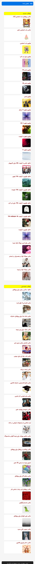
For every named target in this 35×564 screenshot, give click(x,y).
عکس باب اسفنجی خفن (24, 30)
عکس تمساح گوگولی (25, 503)
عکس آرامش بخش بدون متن (22, 343)
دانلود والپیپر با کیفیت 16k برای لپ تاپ (19, 203)
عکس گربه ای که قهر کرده (24, 303)
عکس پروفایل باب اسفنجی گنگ (22, 17)
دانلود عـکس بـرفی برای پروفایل (22, 290)
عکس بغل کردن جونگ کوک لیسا (22, 243)
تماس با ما (26, 4)
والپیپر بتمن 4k (26, 83)
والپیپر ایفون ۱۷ (26, 150)
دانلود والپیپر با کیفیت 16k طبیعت (21, 190)
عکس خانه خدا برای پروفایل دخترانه (20, 316)
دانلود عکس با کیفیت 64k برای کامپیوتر (20, 163)
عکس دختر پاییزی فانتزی (23, 543)
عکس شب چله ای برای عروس (22, 356)
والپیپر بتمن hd (26, 70)
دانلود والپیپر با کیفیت (25, 230)
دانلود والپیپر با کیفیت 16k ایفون (21, 176)
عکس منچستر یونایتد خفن (23, 409)
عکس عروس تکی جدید (24, 529)
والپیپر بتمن (27, 96)
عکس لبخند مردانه (25, 370)
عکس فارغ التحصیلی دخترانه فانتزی (20, 383)
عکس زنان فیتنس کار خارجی (23, 396)
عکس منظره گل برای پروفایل (23, 476)
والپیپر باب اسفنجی (25, 43)
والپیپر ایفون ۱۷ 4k (25, 123)
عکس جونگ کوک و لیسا (24, 270)
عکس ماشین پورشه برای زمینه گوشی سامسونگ (17, 436)
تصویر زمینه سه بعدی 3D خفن (22, 463)
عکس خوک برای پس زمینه (23, 330)
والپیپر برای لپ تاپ (25, 57)
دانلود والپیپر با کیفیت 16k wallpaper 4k (19, 216)
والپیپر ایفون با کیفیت (25, 136)
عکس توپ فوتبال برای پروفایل (22, 516)
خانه (31, 4)
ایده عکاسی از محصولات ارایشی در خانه (20, 423)
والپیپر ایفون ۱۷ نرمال (25, 110)
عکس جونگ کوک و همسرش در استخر (20, 256)
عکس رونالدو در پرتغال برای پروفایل (21, 449)
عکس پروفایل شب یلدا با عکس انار (21, 489)
